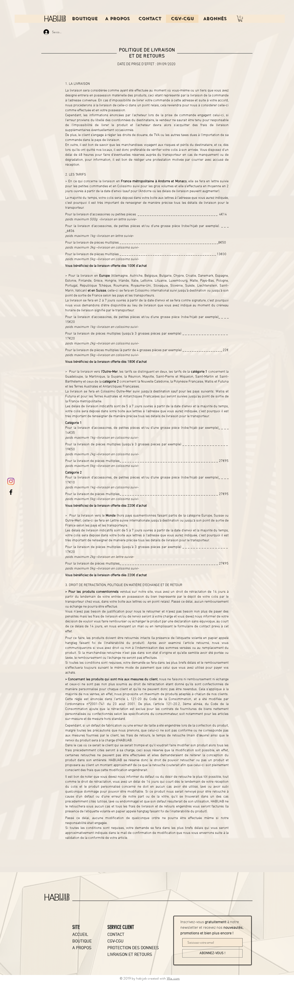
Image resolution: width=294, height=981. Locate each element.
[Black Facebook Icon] (10, 492)
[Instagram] (10, 481)
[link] (240, 19)
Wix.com (173, 978)
